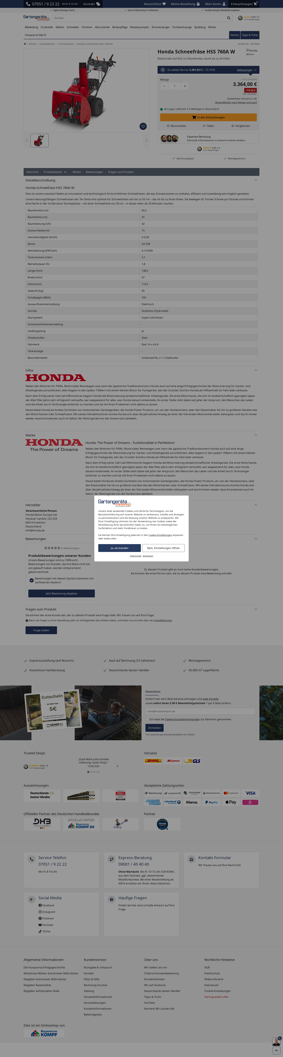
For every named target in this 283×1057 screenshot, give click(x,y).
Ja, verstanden (119, 548)
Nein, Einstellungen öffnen (163, 548)
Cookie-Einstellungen (160, 535)
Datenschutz (135, 556)
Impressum (148, 556)
